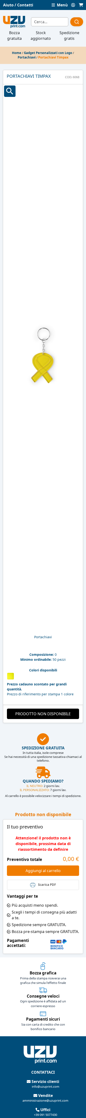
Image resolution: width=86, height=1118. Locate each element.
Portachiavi (27, 57)
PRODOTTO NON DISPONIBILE (43, 713)
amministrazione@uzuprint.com (45, 1100)
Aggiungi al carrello (43, 870)
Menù (62, 5)
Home (16, 53)
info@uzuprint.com (45, 1086)
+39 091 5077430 (45, 1115)
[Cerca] (76, 21)
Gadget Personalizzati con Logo (48, 53)
